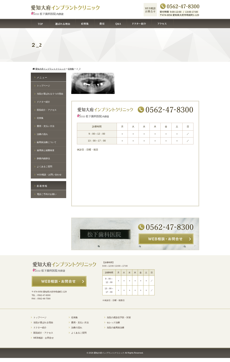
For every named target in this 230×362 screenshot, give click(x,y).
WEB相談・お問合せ (43, 338)
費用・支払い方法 (45, 126)
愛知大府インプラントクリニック (109, 353)
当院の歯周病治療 (115, 327)
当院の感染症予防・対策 (119, 317)
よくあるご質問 (44, 166)
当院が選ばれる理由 (43, 322)
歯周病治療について (46, 142)
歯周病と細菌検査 (45, 150)
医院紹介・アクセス (47, 110)
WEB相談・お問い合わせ (49, 174)
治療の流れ (42, 134)
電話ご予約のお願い (47, 194)
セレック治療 (113, 322)
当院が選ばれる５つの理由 (50, 93)
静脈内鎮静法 (43, 158)
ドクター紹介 (43, 102)
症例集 (40, 118)
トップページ (43, 85)
